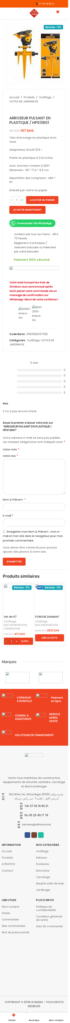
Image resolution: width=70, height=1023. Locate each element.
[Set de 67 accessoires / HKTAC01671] (18, 598)
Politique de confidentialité (46, 908)
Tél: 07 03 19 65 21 (36, 806)
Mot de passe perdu (15, 932)
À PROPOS (8, 864)
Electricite (42, 871)
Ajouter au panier (42, 200)
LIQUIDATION (12, 628)
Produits (29, 97)
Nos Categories (47, 845)
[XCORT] (17, 677)
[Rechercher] (63, 13)
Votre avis (10, 456)
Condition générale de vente (49, 918)
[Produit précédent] (11, 109)
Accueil (14, 97)
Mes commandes (13, 926)
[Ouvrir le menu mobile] (4, 13)
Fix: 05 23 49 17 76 (36, 815)
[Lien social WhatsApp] (14, 3)
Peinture (41, 858)
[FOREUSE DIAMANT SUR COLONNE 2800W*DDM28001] (49, 598)
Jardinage (43, 890)
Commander (10, 919)
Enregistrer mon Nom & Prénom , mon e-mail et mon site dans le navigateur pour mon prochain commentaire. (33, 536)
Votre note (11, 449)
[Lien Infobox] (17, 699)
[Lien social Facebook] (5, 3)
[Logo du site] (34, 13)
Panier (6, 913)
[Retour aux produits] (16, 109)
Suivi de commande (49, 926)
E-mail (8, 516)
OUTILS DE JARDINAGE (23, 101)
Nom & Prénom (14, 500)
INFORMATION (11, 845)
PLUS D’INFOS (45, 900)
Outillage (45, 97)
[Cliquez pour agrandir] (10, 78)
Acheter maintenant (27, 210)
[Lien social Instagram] (9, 3)
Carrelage (43, 877)
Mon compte (10, 907)
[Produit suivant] (20, 109)
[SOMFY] (50, 677)
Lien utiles (9, 900)
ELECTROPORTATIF (15, 625)
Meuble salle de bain (50, 883)
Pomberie (42, 864)
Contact (7, 871)
